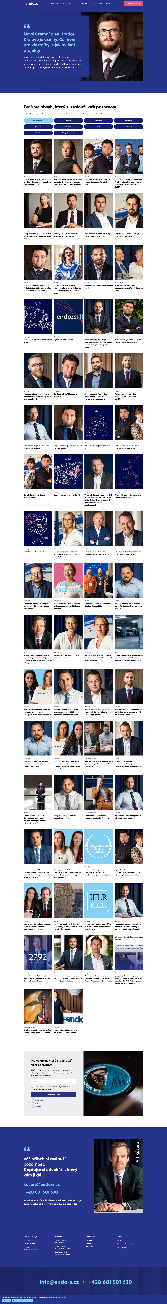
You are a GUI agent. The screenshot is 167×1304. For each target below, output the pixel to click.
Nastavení (29, 1301)
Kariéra (119, 1240)
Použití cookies (122, 1247)
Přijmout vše (6, 1301)
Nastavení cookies (123, 1251)
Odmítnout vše (17, 1301)
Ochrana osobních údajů (125, 1244)
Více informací (62, 1297)
